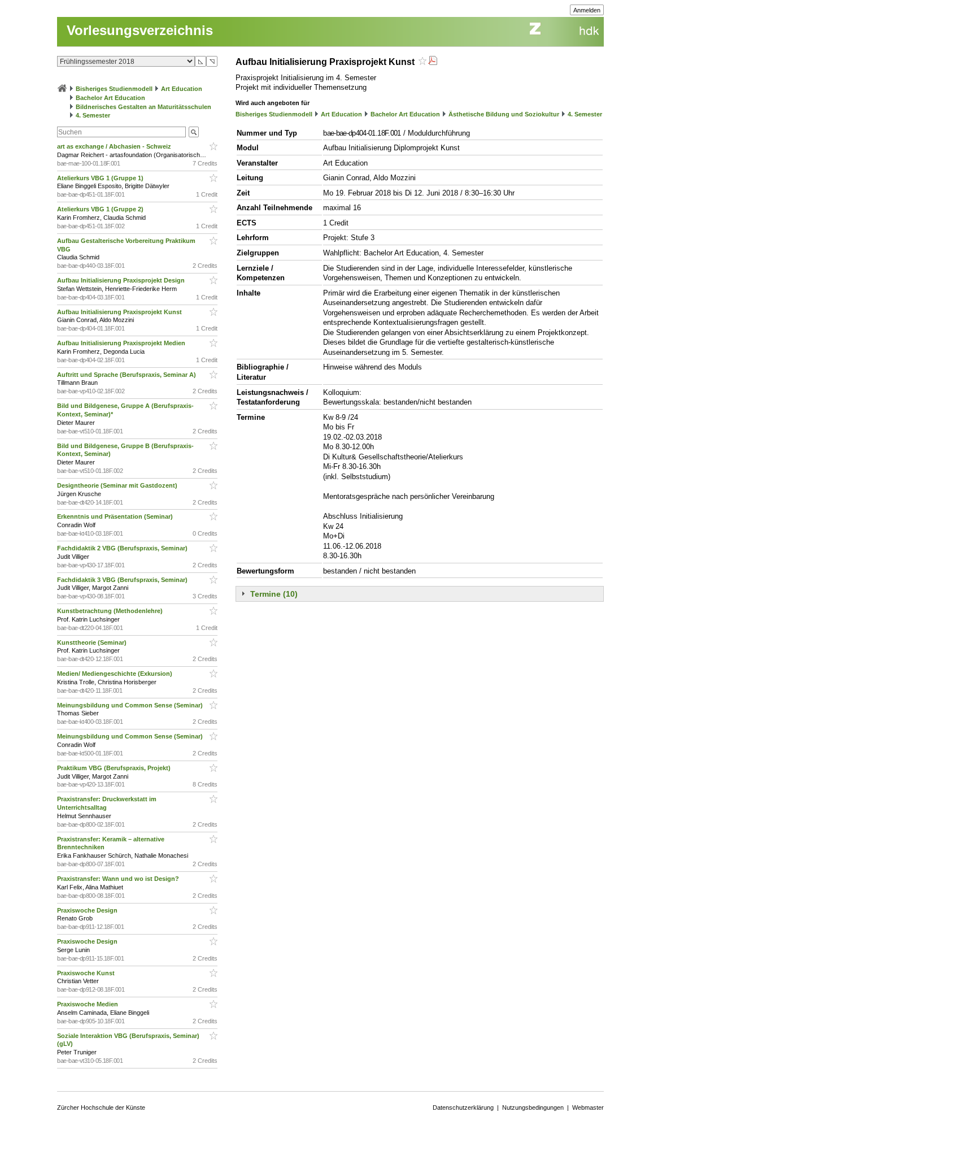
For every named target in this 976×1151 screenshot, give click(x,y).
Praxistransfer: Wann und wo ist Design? (119, 878)
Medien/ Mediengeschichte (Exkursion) (115, 673)
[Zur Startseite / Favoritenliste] (62, 88)
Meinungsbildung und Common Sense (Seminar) (130, 705)
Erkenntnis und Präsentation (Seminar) (116, 516)
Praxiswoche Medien (88, 1004)
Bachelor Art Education (110, 97)
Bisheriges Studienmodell (114, 88)
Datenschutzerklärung (463, 1107)
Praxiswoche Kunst (86, 973)
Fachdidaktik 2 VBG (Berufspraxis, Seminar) (123, 548)
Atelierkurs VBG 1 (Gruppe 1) (101, 178)
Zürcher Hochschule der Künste (101, 1107)
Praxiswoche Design (88, 910)
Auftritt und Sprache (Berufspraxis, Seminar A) (127, 374)
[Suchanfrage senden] (194, 132)
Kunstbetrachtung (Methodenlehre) (110, 610)
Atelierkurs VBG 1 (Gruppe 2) (101, 209)
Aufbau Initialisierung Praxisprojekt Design (121, 280)
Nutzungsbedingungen (533, 1107)
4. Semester (93, 115)
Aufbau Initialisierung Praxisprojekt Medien (122, 343)
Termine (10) (274, 593)
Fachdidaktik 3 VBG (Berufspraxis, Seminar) (123, 579)
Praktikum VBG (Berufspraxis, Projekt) (114, 768)
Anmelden (586, 10)
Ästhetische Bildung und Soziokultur (503, 114)
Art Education (181, 88)
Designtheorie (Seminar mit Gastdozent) (118, 485)
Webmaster (588, 1107)
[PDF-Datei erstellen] (432, 62)
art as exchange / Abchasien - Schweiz (115, 146)
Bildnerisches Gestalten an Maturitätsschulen (143, 106)
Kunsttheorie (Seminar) (92, 642)
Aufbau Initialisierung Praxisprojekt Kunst (120, 312)
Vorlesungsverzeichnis (140, 30)
